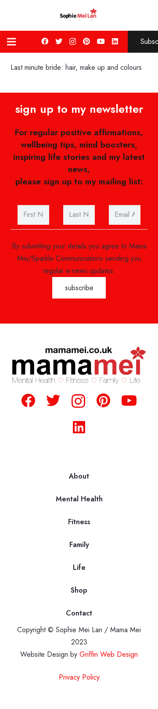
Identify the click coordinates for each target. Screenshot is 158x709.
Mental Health (79, 499)
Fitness (79, 522)
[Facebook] (44, 41)
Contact (79, 613)
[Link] (79, 15)
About (79, 476)
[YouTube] (101, 41)
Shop (79, 590)
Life (79, 567)
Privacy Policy (79, 677)
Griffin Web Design (108, 654)
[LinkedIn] (115, 41)
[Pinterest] (86, 41)
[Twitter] (58, 41)
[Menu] (11, 42)
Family (79, 545)
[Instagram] (72, 42)
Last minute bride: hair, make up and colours (76, 67)
